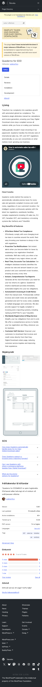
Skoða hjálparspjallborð (10, 592)
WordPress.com (9, 640)
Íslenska (10, 659)
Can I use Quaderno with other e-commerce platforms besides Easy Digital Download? (14, 466)
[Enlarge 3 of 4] (17, 368)
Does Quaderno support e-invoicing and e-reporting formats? (15, 457)
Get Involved (27, 622)
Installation (8, 88)
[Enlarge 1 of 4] (17, 358)
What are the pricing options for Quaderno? (10, 475)
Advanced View (8, 543)
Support (5, 626)
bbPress (6, 647)
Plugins (24, 612)
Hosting (5, 612)
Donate (26, 629)
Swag (25, 633)
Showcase (26, 605)
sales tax (29, 533)
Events (24, 626)
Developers (6, 629)
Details (6, 77)
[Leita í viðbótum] (24, 23)
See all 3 (37, 528)
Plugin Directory (7, 9)
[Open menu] (38, 3)
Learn (4, 622)
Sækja (5, 69)
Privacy (5, 616)
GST (24, 533)
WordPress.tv (8, 633)
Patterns (25, 616)
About (4, 605)
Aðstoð (6, 98)
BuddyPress (7, 650)
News (4, 609)
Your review (6, 577)
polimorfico (14, 64)
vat (31, 537)
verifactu (36, 537)
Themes (25, 609)
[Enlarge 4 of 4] (37, 391)
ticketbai (36, 533)
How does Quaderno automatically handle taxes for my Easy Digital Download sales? (15, 449)
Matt (5, 643)
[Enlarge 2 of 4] (37, 358)
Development (9, 93)
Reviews (7, 83)
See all (37, 577)
